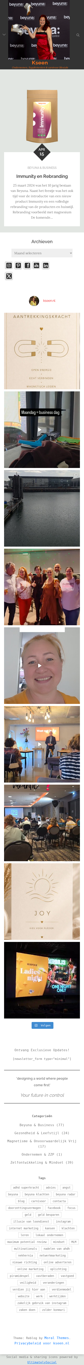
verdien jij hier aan (28, 1289)
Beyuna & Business (42, 167)
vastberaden (45, 1276)
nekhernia (25, 1255)
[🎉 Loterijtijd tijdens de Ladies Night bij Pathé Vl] (42, 980)
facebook (54, 1208)
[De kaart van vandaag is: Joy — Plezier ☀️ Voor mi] (42, 901)
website (23, 1296)
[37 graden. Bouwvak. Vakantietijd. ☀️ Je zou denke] (42, 823)
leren (25, 1235)
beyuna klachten (37, 1194)
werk (39, 1296)
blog (21, 1201)
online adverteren (57, 1262)
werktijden (57, 1296)
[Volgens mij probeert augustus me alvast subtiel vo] (42, 508)
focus (71, 1208)
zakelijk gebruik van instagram (41, 1303)
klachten (68, 1228)
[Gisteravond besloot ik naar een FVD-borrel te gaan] (42, 587)
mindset (59, 1242)
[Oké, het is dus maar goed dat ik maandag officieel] (42, 429)
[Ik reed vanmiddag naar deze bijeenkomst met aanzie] (42, 744)
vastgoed (67, 1276)
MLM (73, 1242)
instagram (63, 1221)
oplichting (58, 1269)
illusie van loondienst (31, 1221)
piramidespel (19, 1276)
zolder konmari (53, 1309)
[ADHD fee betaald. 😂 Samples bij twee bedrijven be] (42, 665)
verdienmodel (61, 1289)
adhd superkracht (26, 1187)
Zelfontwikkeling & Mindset (36, 1162)
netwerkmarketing (53, 1255)
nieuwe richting (24, 1262)
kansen (50, 1228)
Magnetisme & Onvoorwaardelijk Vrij (42, 1141)
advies (51, 1187)
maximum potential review (26, 1242)
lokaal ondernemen (49, 1235)
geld (28, 1214)
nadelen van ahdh (57, 1248)
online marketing (30, 1269)
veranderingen (53, 1282)
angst (66, 1187)
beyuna (13, 1194)
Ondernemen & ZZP (38, 1154)
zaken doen (27, 1309)
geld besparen (48, 1214)
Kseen (40, 63)
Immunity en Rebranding (42, 176)
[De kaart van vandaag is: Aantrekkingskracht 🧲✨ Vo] (42, 351)
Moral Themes (56, 1338)
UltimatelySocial (42, 1362)
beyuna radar (65, 1194)
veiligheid (28, 1282)
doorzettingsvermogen (24, 1208)
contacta (59, 1201)
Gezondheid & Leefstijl (36, 1133)
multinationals (25, 1248)
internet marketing (23, 1228)
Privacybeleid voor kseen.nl (42, 1343)
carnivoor (38, 1201)
